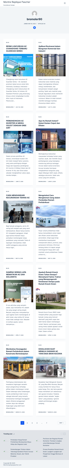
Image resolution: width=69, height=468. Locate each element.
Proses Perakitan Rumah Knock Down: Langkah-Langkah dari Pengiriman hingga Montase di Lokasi (53, 453)
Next (60, 423)
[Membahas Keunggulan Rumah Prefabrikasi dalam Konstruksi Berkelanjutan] (18, 368)
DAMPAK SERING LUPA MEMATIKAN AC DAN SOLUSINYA (16, 274)
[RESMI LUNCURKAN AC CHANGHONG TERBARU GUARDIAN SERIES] (18, 65)
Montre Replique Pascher (16, 2)
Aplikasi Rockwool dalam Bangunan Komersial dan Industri (49, 48)
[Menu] (65, 3)
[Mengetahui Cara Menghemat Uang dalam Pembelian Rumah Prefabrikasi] (51, 216)
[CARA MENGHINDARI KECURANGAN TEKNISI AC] (18, 212)
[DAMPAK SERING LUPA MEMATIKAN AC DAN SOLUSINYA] (18, 291)
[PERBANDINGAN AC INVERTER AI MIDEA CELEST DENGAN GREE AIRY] (18, 142)
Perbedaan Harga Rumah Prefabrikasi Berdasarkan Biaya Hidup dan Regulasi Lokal (21, 442)
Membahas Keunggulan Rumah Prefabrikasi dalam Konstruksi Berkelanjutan (17, 351)
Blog (7, 42)
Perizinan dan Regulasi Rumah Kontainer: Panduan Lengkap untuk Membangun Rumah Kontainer (53, 442)
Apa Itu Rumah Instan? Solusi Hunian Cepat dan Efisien (49, 123)
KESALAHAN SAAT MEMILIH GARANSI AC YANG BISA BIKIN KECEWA (50, 351)
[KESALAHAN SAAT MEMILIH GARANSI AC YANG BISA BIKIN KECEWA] (51, 368)
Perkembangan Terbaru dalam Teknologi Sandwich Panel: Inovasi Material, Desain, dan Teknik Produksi (22, 453)
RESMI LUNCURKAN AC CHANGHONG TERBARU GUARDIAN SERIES (16, 48)
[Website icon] (34, 27)
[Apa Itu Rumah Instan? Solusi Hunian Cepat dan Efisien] (51, 139)
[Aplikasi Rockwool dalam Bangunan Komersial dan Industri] (51, 65)
